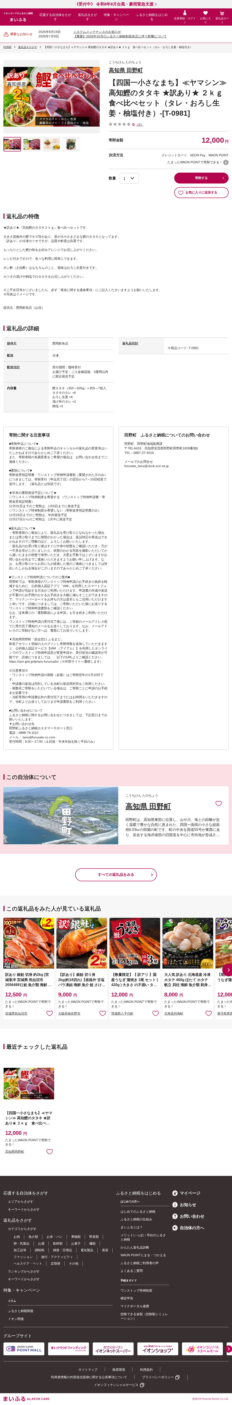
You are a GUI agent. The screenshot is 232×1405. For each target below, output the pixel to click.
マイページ (190, 1193)
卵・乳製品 (21, 1243)
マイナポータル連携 (135, 1306)
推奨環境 (118, 1369)
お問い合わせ (192, 1216)
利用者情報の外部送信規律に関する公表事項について (89, 1377)
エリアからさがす (20, 1201)
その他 (73, 1263)
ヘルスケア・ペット (28, 1263)
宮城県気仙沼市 (16, 1013)
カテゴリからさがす (22, 1229)
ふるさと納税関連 (20, 1311)
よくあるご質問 (132, 1271)
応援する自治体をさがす (55, 17)
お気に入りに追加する (201, 192)
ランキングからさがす (24, 1271)
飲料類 (58, 1243)
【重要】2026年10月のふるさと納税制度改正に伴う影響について (120, 36)
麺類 (92, 1243)
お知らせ (188, 1204)
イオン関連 (16, 1319)
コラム (12, 1300)
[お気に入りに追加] (218, 803)
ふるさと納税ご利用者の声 (140, 1263)
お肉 (17, 1237)
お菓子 (76, 1243)
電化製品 (87, 1250)
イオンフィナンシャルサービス (116, 1385)
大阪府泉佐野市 (69, 1013)
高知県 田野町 (126, 70)
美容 (105, 1250)
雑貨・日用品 (62, 1250)
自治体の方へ (192, 1228)
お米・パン (55, 1237)
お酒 (41, 1243)
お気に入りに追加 (218, 803)
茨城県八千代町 (122, 1013)
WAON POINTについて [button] (226, 162)
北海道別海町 (173, 1013)
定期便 (55, 1263)
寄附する (201, 178)
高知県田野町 (14, 1151)
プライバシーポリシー (158, 1377)
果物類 (76, 1237)
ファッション (23, 1257)
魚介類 (33, 1237)
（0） (139, 124)
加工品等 (20, 1250)
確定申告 (127, 1298)
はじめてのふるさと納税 (138, 1211)
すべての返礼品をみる (116, 874)
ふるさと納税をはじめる (152, 17)
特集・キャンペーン (116, 17)
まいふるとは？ (132, 1227)
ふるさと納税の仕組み (136, 1219)
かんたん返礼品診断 (135, 1247)
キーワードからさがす (24, 1209)
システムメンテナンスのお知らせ (97, 32)
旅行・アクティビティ (57, 1257)
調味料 (39, 1250)
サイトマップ (87, 1369)
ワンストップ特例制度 (136, 1290)
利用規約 (146, 1369)
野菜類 (94, 1237)
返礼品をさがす (87, 17)
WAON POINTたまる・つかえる (143, 1255)
